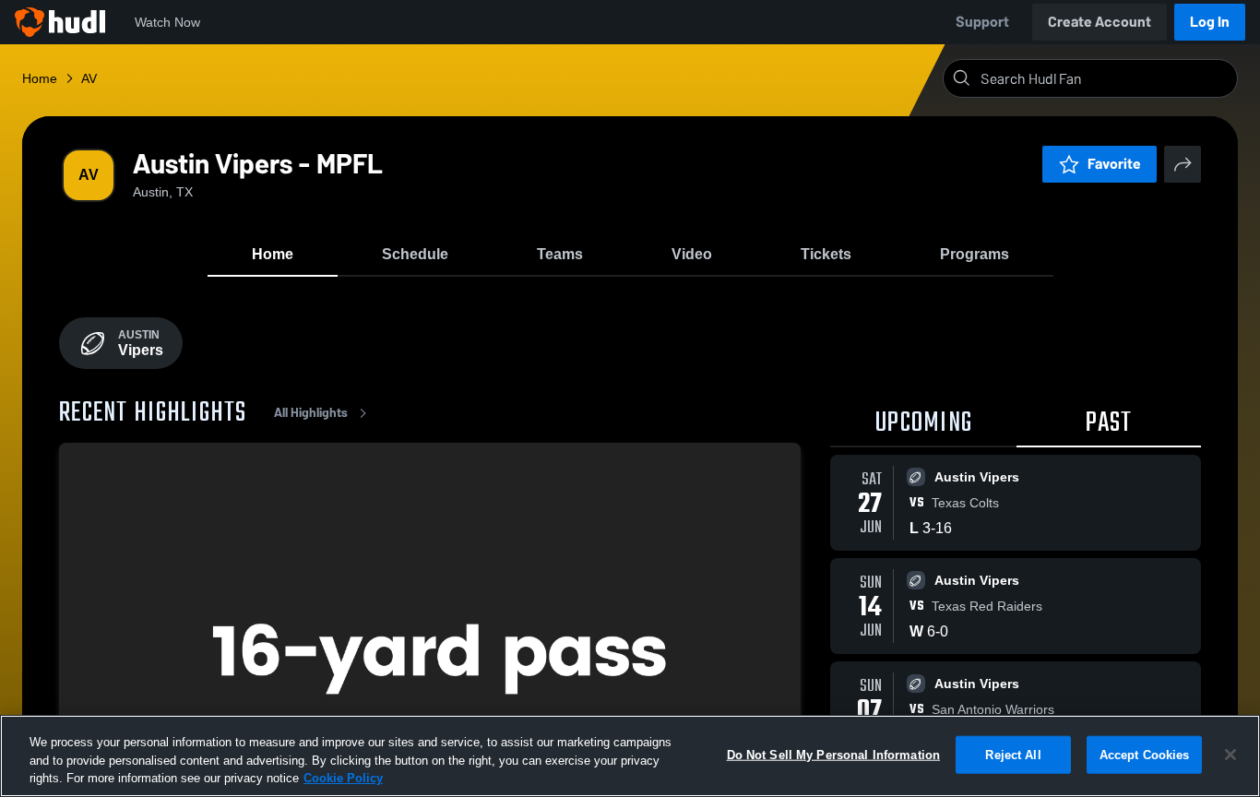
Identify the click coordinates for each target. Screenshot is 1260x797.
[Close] (1230, 754)
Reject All (1012, 754)
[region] (630, 756)
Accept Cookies (1145, 754)
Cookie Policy (343, 778)
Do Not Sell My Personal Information (834, 754)
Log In (1210, 21)
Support (982, 21)
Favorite (1114, 163)
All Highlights (311, 412)
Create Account (1099, 21)
